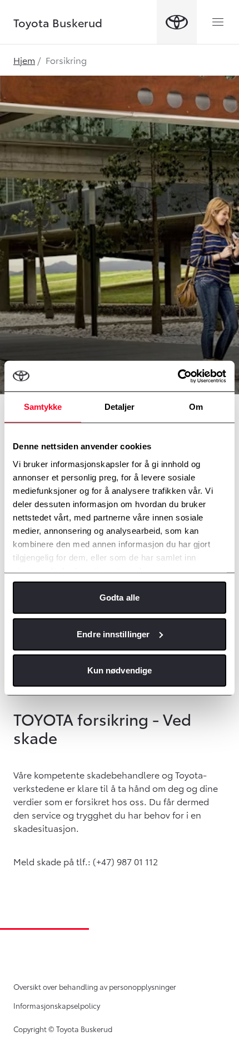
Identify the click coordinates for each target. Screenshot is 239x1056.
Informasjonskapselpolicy (56, 1005)
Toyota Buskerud (57, 22)
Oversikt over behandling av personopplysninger (94, 986)
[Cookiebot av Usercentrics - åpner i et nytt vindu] (177, 376)
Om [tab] (196, 407)
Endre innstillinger (113, 633)
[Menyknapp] (218, 22)
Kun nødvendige (119, 670)
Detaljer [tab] (119, 407)
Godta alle (119, 597)
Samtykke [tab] (43, 407)
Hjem (24, 59)
